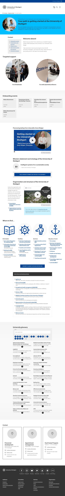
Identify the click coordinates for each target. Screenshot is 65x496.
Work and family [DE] (20, 282)
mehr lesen (22, 347)
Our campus (53, 241)
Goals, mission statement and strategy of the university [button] (32, 174)
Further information (11, 450)
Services (5, 13)
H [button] (31, 336)
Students (5, 482)
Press (34, 483)
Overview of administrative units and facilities (25, 241)
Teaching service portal (40, 258)
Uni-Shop (35, 490)
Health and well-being (55, 253)
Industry (4, 487)
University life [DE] (8, 255)
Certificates (20, 487)
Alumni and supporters (8, 485)
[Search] (57, 7)
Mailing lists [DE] (8, 250)
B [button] (17, 336)
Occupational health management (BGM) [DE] (26, 287)
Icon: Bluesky (32, 470)
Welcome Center (20, 313)
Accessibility (21, 485)
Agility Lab (18, 279)
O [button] (47, 336)
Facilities (51, 485)
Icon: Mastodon (37, 470)
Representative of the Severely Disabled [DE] (26, 302)
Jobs (34, 485)
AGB (19, 488)
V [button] (22, 338)
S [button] (15, 338)
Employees (5, 483)
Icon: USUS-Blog (53, 470)
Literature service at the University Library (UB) (40, 248)
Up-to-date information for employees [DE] (9, 241)
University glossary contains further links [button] (32, 266)
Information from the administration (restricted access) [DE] (10, 245)
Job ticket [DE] (53, 262)
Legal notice (21, 482)
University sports (20, 299)
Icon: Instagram (27, 470)
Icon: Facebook (21, 470)
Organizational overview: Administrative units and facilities (15, 209)
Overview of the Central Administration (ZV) (24, 245)
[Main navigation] (60, 7)
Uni (56, 1)
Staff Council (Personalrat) (22, 255)
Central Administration (54, 487)
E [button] (24, 336)
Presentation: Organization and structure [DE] (15, 204)
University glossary (15, 51)
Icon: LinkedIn (47, 470)
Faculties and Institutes (54, 483)
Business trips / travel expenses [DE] (56, 248)
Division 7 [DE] (19, 292)
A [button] (15, 336)
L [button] (40, 336)
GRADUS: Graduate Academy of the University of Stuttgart (29, 295)
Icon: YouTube (42, 470)
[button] (17, 72)
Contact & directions (38, 482)
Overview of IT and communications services (40, 252)
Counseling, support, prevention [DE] (56, 259)
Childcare (52, 251)
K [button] (38, 336)
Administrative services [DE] (40, 241)
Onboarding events (15, 41)
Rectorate (51, 482)
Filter (15, 329)
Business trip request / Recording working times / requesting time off (56, 244)
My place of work (11, 13)
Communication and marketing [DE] (40, 255)
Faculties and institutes (25, 247)
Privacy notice (21, 483)
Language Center (20, 305)
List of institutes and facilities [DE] (25, 250)
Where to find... (14, 46)
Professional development (53, 256)
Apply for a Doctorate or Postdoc (38, 487)
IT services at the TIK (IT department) (40, 245)
